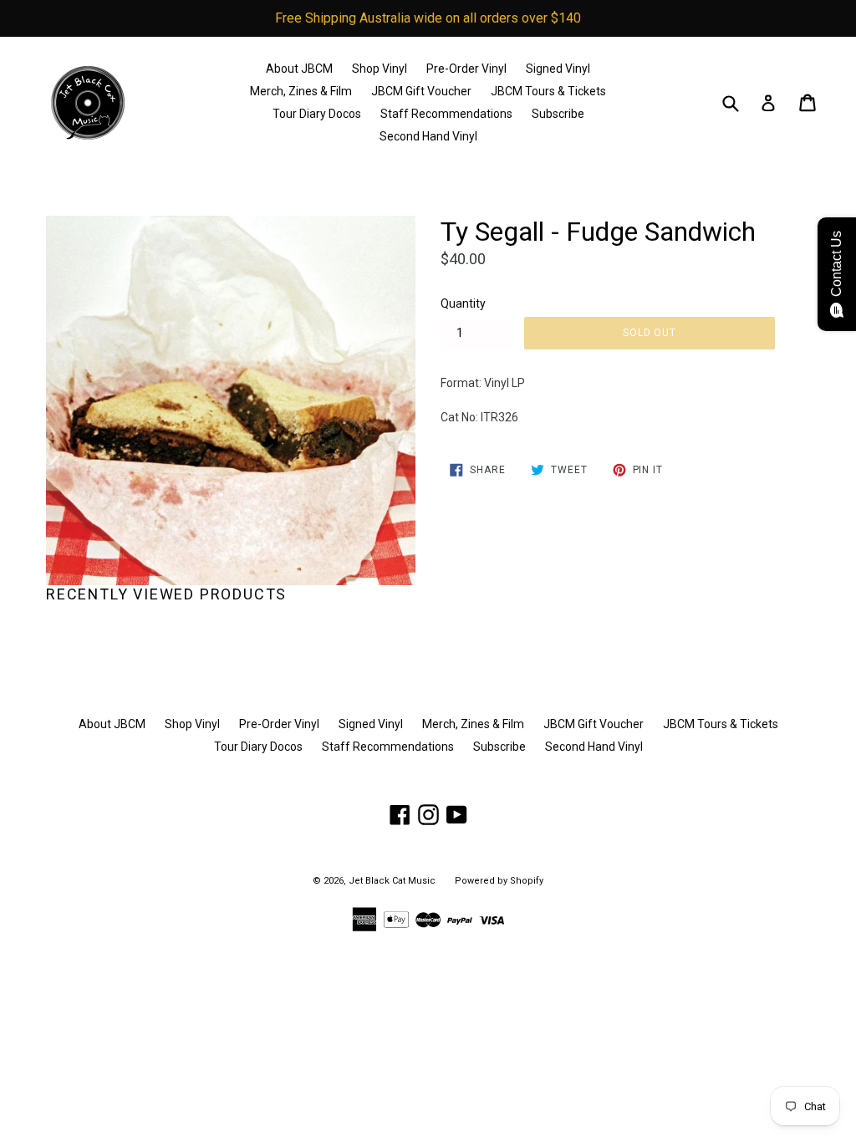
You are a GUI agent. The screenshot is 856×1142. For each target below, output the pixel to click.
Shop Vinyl (379, 68)
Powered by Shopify (499, 880)
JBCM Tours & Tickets (548, 91)
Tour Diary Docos (317, 113)
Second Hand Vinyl (428, 136)
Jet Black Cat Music (392, 880)
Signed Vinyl (558, 68)
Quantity (463, 303)
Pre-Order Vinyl (466, 68)
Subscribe (558, 113)
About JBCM (299, 68)
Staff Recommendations (446, 113)
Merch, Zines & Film (301, 91)
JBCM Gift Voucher (421, 91)
